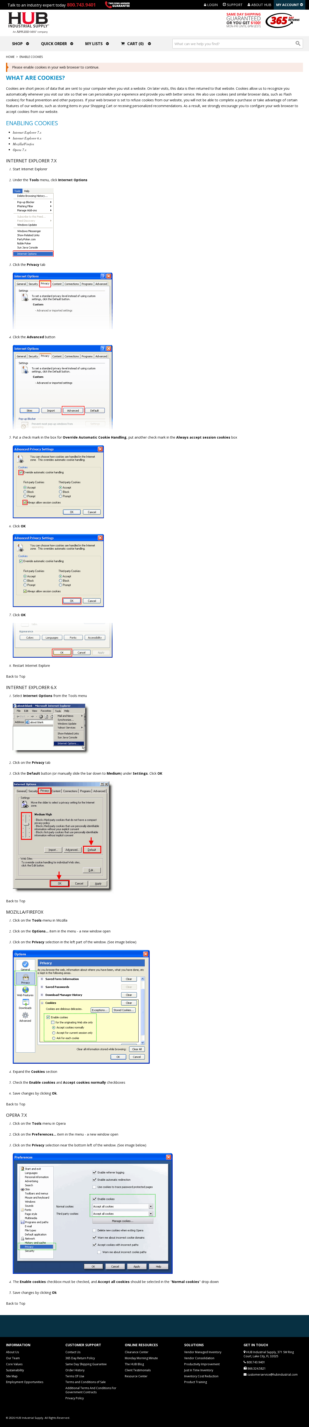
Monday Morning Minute (141, 1358)
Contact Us (72, 1352)
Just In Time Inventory (198, 1370)
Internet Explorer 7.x (27, 132)
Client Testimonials (138, 1370)
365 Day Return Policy (80, 1358)
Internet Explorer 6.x (27, 138)
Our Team (13, 1358)
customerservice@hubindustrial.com (272, 1374)
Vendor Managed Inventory (202, 1352)
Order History (74, 1370)
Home (10, 57)
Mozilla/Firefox (23, 144)
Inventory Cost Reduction (201, 1376)
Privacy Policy (74, 1398)
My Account (288, 4)
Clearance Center (136, 1352)
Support (234, 4)
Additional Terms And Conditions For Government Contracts (90, 1390)
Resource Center (136, 1376)
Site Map (12, 1376)
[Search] (298, 43)
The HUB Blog (134, 1364)
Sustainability (15, 1370)
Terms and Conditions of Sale (85, 1382)
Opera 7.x (19, 149)
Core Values (14, 1364)
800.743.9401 (81, 4)
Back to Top (15, 676)
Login (212, 4)
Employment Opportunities (24, 1382)
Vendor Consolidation (199, 1358)
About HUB (260, 4)
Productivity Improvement (202, 1364)
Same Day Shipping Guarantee (86, 1364)
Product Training (195, 1382)
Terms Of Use (74, 1376)
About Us (12, 1352)
